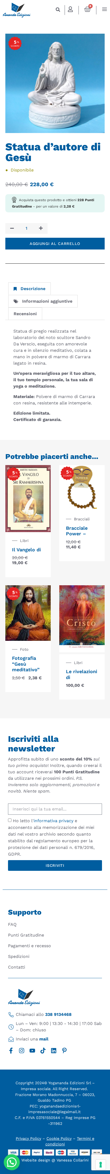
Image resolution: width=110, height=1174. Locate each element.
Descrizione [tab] (33, 288)
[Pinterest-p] (64, 1051)
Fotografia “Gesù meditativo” (26, 663)
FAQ (12, 924)
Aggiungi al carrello (55, 243)
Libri (24, 541)
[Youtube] (32, 1051)
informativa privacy (53, 820)
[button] (58, 9)
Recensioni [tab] (25, 313)
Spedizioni (18, 956)
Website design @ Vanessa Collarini (55, 1160)
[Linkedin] (54, 1051)
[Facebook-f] (11, 1051)
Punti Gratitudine (26, 935)
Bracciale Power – (77, 531)
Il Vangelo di (26, 549)
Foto (24, 649)
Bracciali (82, 519)
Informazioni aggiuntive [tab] (47, 301)
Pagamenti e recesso (29, 945)
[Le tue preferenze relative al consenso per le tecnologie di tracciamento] (101, 1165)
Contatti (16, 967)
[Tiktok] (43, 1051)
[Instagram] (22, 1051)
